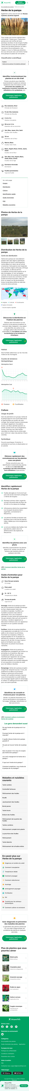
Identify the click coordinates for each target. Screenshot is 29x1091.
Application (22, 1044)
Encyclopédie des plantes (7, 6)
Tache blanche (7, 842)
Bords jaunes (6, 806)
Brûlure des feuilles (8, 815)
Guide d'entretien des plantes (9, 1044)
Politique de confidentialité (8, 1051)
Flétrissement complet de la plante (13, 829)
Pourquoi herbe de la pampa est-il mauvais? (13, 734)
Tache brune (6, 810)
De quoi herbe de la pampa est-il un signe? (13, 728)
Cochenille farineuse (9, 789)
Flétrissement (6, 838)
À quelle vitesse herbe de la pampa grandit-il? (13, 740)
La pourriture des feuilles (10, 833)
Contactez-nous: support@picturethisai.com (13, 1066)
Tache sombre (7, 785)
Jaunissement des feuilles (10, 802)
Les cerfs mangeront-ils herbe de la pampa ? (14, 757)
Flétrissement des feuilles (10, 793)
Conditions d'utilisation (7, 1053)
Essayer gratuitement (20, 2)
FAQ (2, 1063)
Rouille (4, 797)
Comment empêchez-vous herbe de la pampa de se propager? (14, 767)
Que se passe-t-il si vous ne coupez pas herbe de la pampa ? (14, 751)
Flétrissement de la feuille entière (13, 846)
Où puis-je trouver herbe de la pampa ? (14, 746)
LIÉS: (13, 568)
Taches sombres (7, 825)
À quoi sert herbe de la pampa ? (12, 762)
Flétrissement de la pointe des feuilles (12, 820)
